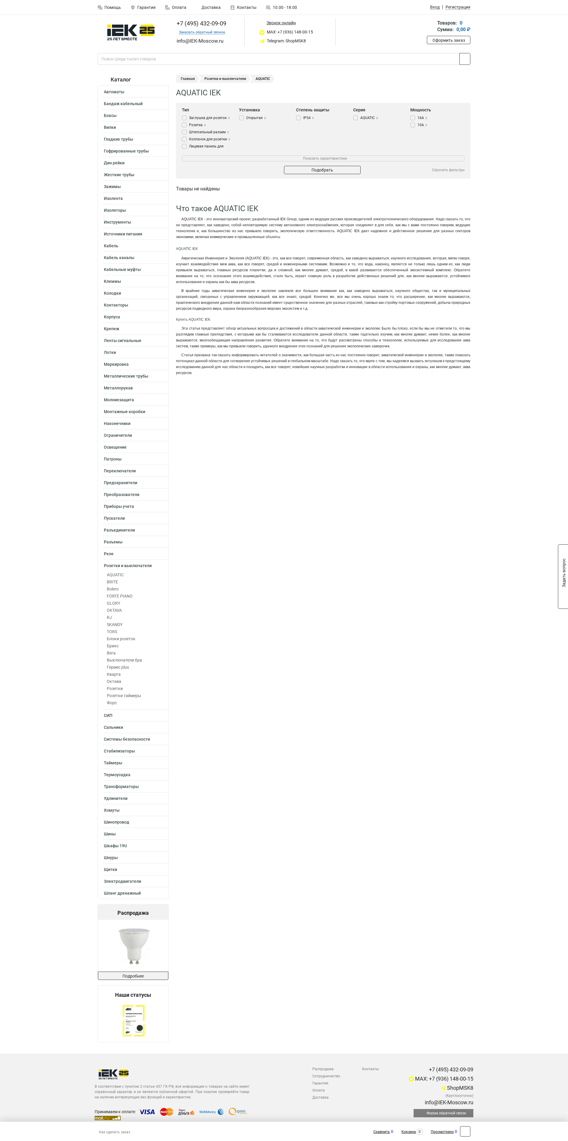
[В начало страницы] (465, 1131)
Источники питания (123, 234)
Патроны (113, 459)
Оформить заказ (449, 40)
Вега (111, 653)
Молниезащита (119, 399)
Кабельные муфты (122, 269)
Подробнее (133, 976)
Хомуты (112, 810)
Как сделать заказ (114, 1132)
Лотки (110, 352)
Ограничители (118, 435)
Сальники (113, 727)
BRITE (112, 582)
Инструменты (117, 222)
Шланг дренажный (122, 893)
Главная (188, 79)
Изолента (113, 198)
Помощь (112, 7)
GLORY (113, 603)
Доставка (211, 7)
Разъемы (113, 542)
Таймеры (113, 762)
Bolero (113, 589)
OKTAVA (114, 610)
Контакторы (116, 305)
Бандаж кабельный (123, 103)
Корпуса (112, 316)
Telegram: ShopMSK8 (286, 40)
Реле (109, 553)
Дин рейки (114, 163)
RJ (109, 617)
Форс (112, 702)
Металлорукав (118, 388)
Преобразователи (121, 494)
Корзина (408, 1132)
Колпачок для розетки (209, 139)
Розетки (115, 688)
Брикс (113, 645)
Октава (114, 681)
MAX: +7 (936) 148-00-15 (289, 32)
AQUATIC (115, 574)
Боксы (110, 115)
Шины (110, 834)
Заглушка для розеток (209, 118)
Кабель (111, 245)
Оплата (179, 7)
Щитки (110, 869)
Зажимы (112, 186)
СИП (108, 715)
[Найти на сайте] (464, 59)
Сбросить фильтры (448, 170)
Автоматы (114, 91)
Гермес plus (118, 667)
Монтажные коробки (124, 411)
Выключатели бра (124, 660)
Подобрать (322, 170)
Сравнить (381, 1132)
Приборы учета (119, 506)
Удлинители (116, 798)
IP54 (308, 118)
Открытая (256, 118)
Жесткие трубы (119, 174)
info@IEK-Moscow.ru (448, 1102)
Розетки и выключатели (128, 565)
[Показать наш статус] (133, 1020)
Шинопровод (116, 822)
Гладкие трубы (118, 139)
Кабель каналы (119, 257)
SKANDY (114, 624)
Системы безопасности (127, 739)
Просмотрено (442, 1132)
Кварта (114, 674)
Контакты (246, 7)
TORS (112, 631)
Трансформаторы (121, 786)
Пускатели (114, 518)
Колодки (112, 293)
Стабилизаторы (119, 751)
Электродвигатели (122, 881)
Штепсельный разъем (209, 132)
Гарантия (146, 7)
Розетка (197, 125)
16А (422, 118)
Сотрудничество (326, 1076)
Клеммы (112, 281)
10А (422, 125)
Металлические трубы (126, 376)
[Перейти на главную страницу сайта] (131, 32)
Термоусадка (117, 774)
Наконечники (117, 423)
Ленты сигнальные (122, 340)
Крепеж (111, 328)
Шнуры (111, 857)
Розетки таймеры (124, 695)
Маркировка (116, 364)
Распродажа (323, 1069)
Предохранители (120, 482)
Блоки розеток (121, 638)
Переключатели (120, 470)
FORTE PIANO (120, 596)
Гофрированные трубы (126, 151)
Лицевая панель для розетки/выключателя (209, 149)
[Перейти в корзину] (431, 27)
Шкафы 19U (115, 845)
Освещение (115, 447)
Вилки (110, 127)
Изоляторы (115, 210)
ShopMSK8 (459, 1088)
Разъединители (119, 530)
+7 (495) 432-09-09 (200, 23)
